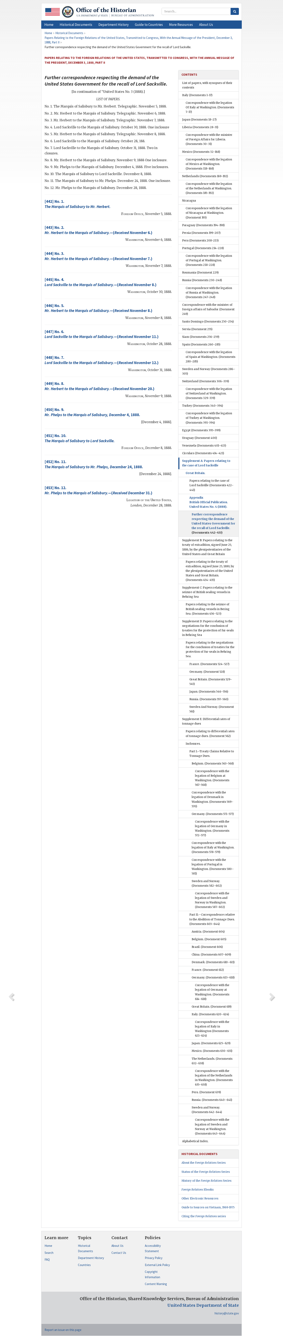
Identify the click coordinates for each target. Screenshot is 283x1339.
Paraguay (203, 225)
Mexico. (212, 1051)
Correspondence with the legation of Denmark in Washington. (212, 799)
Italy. (210, 1014)
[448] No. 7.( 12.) (101, 360)
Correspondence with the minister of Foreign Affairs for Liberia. (209, 139)
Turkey (202, 405)
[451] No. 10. (80, 438)
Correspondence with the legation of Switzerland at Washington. (209, 393)
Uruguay (199, 438)
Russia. (208, 699)
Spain (201, 344)
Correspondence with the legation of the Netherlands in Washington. (214, 1077)
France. (209, 664)
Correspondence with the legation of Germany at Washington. (212, 992)
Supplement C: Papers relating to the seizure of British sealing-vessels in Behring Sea (207, 592)
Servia (197, 329)
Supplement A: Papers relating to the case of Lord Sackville (206, 463)
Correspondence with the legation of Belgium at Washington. (212, 778)
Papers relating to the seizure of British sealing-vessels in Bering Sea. (208, 609)
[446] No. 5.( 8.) (98, 308)
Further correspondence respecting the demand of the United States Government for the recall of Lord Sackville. (213, 523)
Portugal (203, 248)
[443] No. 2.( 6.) (98, 230)
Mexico (201, 152)
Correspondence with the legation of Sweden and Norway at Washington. (212, 1126)
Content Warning (156, 1284)
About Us (117, 1246)
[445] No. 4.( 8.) (100, 282)
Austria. (208, 931)
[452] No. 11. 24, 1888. (94, 464)
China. (211, 954)
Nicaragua (189, 200)
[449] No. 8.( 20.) (99, 386)
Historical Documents (85, 1248)
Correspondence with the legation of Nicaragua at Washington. (209, 213)
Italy (197, 95)
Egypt (201, 430)
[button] (76, 24)
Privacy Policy (153, 1258)
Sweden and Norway (208, 371)
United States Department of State (203, 1305)
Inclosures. (193, 743)
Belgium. (213, 763)
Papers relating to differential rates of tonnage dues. (210, 734)
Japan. (208, 691)
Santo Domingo (208, 321)
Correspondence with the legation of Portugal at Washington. (209, 260)
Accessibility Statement (153, 1248)
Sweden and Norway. (207, 883)
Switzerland (205, 381)
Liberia (200, 127)
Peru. (206, 1092)
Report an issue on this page (63, 1330)
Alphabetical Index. (195, 1141)
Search (49, 1253)
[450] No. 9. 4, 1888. (92, 412)
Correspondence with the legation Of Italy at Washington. (210, 107)
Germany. (207, 672)
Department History (91, 1258)
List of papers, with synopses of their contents (207, 85)
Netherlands (205, 176)
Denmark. (213, 962)
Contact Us (118, 1253)
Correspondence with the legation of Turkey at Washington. (209, 418)
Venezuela (204, 445)
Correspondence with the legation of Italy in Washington (212, 1028)
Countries (84, 1265)
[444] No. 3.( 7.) (98, 256)
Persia (201, 233)
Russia (202, 280)
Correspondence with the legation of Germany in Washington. (212, 828)
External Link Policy (157, 1265)
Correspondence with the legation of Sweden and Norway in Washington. (212, 900)
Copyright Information (152, 1274)
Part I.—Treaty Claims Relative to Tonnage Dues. (211, 754)
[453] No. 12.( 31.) (98, 490)
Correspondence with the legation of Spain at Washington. (210, 356)
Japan (199, 119)
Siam (200, 337)
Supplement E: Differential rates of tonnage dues (206, 721)
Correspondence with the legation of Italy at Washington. (213, 847)
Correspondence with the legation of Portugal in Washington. (213, 866)
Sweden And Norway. (211, 709)
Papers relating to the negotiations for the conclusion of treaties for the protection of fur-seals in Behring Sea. (210, 649)
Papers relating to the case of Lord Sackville (211, 485)
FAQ (47, 1259)
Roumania (200, 272)
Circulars (203, 453)
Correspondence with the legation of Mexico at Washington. (209, 164)
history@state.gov (227, 1313)
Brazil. (207, 947)
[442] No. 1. (78, 204)
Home (48, 1246)
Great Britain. (195, 473)
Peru (200, 240)
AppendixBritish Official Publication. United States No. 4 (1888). (208, 502)
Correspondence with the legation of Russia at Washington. (209, 292)
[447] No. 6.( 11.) (101, 334)
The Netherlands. (212, 1061)
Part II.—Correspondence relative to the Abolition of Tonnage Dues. (212, 919)
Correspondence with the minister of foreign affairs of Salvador (208, 309)
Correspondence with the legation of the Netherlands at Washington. (209, 188)
